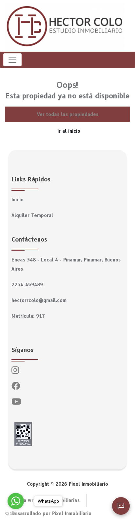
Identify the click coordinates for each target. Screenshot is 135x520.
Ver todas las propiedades (67, 114)
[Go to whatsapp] (16, 501)
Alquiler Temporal (32, 215)
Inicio (17, 200)
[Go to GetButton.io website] (15, 513)
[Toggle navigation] (12, 59)
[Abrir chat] (121, 506)
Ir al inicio (68, 131)
